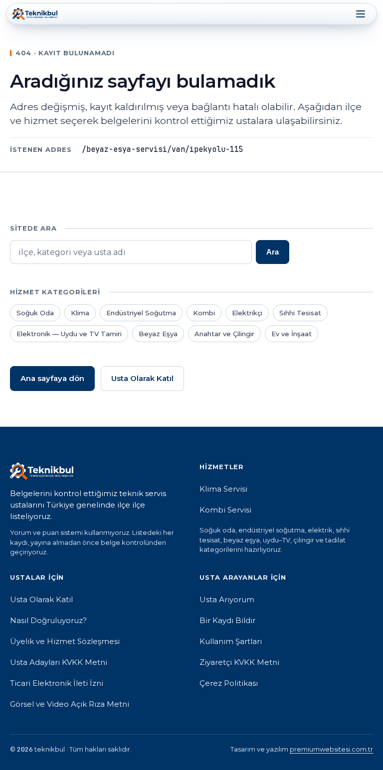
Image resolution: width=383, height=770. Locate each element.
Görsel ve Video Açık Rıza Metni (69, 704)
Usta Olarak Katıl (142, 378)
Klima (80, 313)
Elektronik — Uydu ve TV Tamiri (69, 334)
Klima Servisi (223, 489)
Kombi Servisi (225, 509)
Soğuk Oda (35, 313)
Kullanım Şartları (230, 641)
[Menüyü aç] (361, 14)
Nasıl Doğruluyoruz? (48, 620)
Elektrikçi (247, 313)
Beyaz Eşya (158, 334)
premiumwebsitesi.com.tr (331, 749)
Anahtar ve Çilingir (224, 334)
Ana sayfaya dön (52, 378)
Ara (272, 252)
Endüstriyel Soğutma (141, 313)
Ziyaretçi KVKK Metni (239, 662)
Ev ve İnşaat (291, 334)
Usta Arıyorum (226, 599)
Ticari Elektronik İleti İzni (56, 683)
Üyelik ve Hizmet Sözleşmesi (65, 641)
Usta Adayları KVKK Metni (58, 662)
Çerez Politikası (228, 683)
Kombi (204, 313)
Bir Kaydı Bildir (227, 620)
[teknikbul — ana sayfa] (34, 14)
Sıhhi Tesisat (300, 313)
